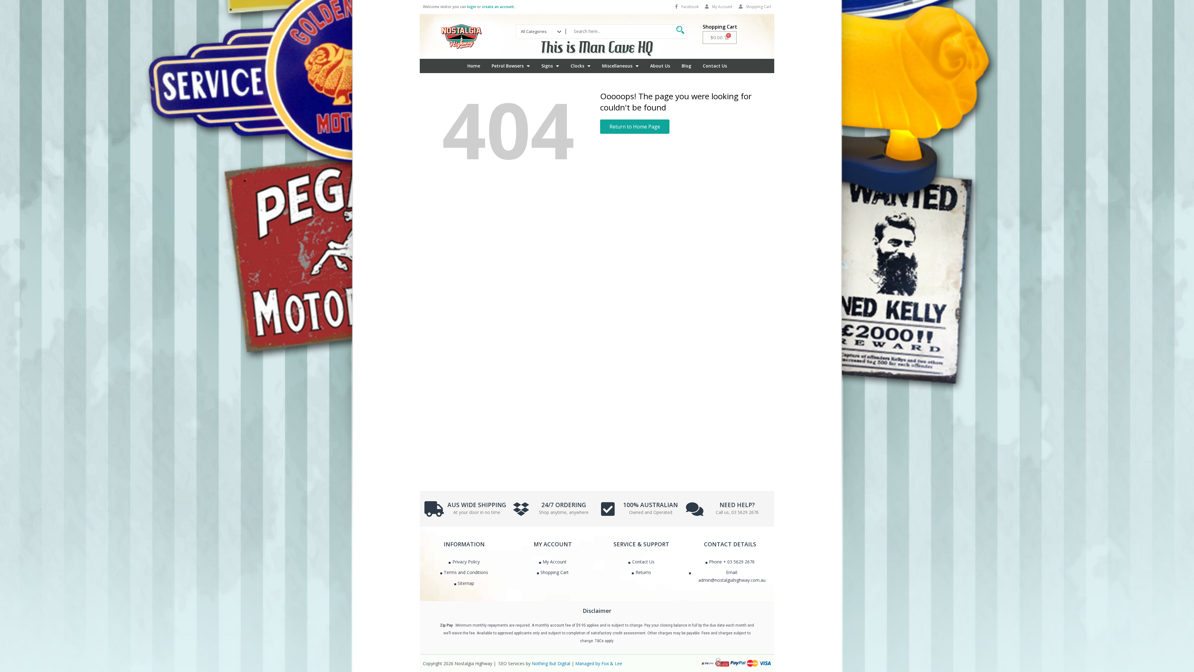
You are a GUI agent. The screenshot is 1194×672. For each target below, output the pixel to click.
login (471, 6)
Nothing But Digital (551, 663)
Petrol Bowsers (508, 66)
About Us (660, 66)
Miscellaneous (617, 66)
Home (473, 66)
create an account (498, 6)
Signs (547, 66)
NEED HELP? (737, 505)
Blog (686, 66)
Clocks (577, 66)
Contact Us (715, 66)
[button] (634, 126)
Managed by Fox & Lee (598, 663)
